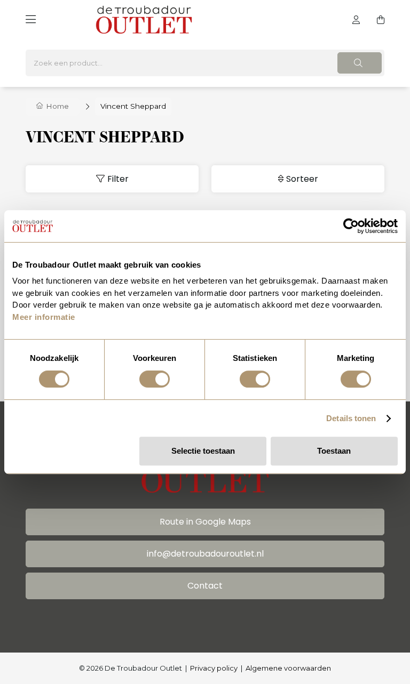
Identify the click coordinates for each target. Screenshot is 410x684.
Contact (205, 586)
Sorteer (302, 179)
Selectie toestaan (203, 450)
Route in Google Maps (205, 522)
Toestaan (334, 450)
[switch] (154, 379)
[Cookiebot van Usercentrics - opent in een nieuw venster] (351, 226)
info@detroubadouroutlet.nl (205, 554)
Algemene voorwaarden (288, 668)
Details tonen (351, 418)
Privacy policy (214, 668)
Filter (118, 179)
